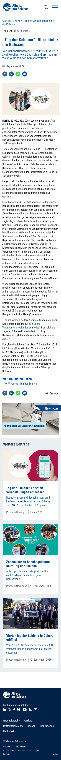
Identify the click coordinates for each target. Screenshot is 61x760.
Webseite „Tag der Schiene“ (23, 383)
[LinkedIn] (5, 709)
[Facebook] (14, 709)
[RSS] (31, 709)
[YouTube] (25, 709)
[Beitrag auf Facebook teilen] (4, 74)
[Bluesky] (18, 711)
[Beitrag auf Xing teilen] (11, 74)
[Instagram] (9, 710)
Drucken (54, 393)
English (55, 754)
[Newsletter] (36, 709)
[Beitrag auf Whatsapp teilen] (17, 74)
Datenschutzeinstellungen (28, 750)
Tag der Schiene (21, 30)
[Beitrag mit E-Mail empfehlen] (24, 74)
